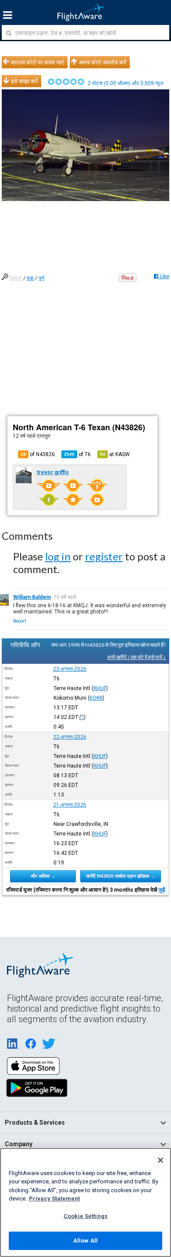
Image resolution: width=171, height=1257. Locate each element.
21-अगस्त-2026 (69, 805)
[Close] (160, 1160)
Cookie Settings (85, 1216)
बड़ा (30, 278)
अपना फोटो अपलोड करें (102, 62)
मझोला (16, 278)
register (104, 556)
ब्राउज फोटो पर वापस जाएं (37, 62)
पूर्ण (41, 278)
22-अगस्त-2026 (69, 737)
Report (19, 621)
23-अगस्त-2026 (69, 669)
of (77, 454)
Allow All (85, 1240)
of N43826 (38, 454)
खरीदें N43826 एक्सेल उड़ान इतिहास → (120, 875)
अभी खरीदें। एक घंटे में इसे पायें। (136, 657)
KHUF (99, 688)
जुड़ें (161, 890)
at (115, 454)
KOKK (96, 698)
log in (58, 556)
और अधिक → (43, 875)
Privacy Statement (54, 1198)
